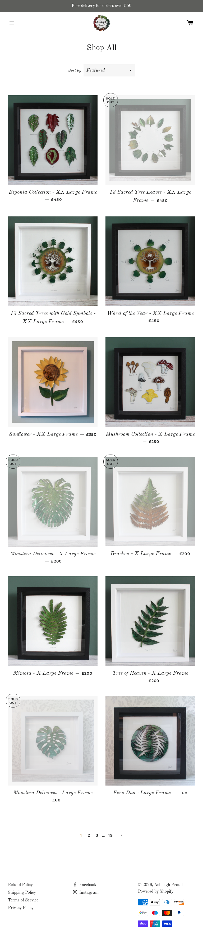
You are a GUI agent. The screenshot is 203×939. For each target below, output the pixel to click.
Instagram (88, 893)
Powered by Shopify (155, 892)
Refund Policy (20, 885)
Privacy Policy (21, 908)
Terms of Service (23, 900)
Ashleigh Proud (168, 885)
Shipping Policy (22, 893)
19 (110, 835)
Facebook (87, 885)
